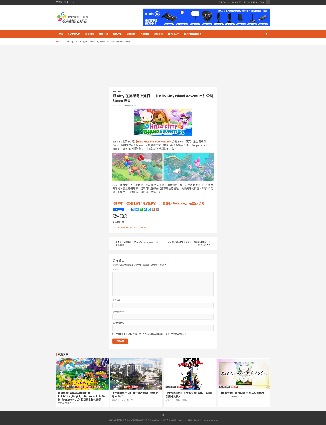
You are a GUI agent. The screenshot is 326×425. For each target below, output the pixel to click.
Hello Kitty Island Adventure (136, 227)
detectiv (132, 105)
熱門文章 (88, 387)
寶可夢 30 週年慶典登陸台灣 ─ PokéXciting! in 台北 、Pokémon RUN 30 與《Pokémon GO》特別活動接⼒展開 (81, 396)
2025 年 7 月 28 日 (226, 397)
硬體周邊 (131, 34)
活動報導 (158, 34)
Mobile (247, 2)
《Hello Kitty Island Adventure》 (153, 141)
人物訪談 (144, 34)
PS (219, 2)
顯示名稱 (116, 300)
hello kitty (121, 227)
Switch (226, 2)
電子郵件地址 (118, 311)
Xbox (234, 2)
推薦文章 (80, 387)
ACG (255, 2)
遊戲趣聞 (135, 387)
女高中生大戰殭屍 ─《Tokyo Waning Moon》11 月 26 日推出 (137, 243)
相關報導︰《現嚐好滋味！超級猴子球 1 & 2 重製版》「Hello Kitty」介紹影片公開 (158, 203)
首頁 (61, 34)
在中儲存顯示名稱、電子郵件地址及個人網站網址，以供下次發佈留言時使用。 (152, 334)
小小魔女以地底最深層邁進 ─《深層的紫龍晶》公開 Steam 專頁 (189, 243)
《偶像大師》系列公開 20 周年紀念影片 (241, 393)
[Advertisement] (163, 64)
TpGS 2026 (173, 34)
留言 (115, 269)
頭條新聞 (97, 387)
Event (262, 2)
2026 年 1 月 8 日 (172, 400)
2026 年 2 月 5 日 (118, 400)
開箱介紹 (103, 34)
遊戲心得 (117, 34)
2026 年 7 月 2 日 (64, 403)
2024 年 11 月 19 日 (120, 105)
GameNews (74, 34)
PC (240, 2)
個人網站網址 (118, 323)
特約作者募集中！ (193, 34)
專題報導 (89, 34)
